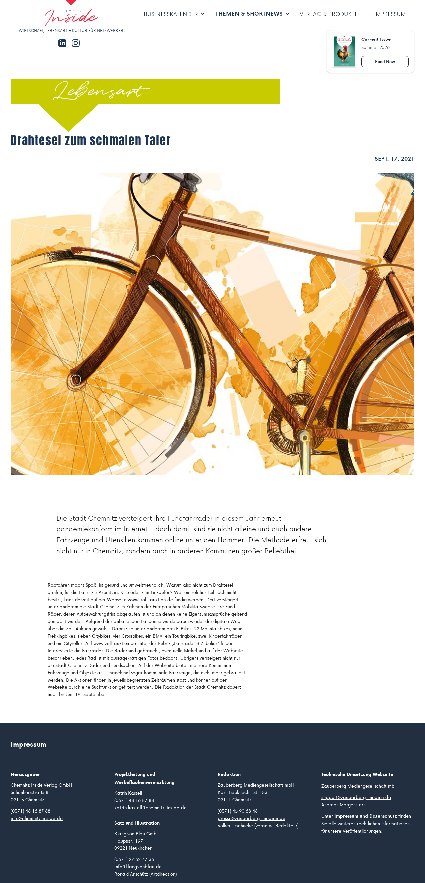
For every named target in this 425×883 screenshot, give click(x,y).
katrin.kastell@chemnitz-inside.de (150, 807)
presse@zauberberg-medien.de (251, 818)
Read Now (385, 61)
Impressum (390, 14)
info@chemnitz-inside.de (37, 818)
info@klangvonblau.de (138, 866)
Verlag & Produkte (329, 14)
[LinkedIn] (62, 43)
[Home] (52, 14)
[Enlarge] (212, 324)
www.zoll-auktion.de (150, 599)
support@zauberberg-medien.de (356, 797)
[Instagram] (76, 43)
